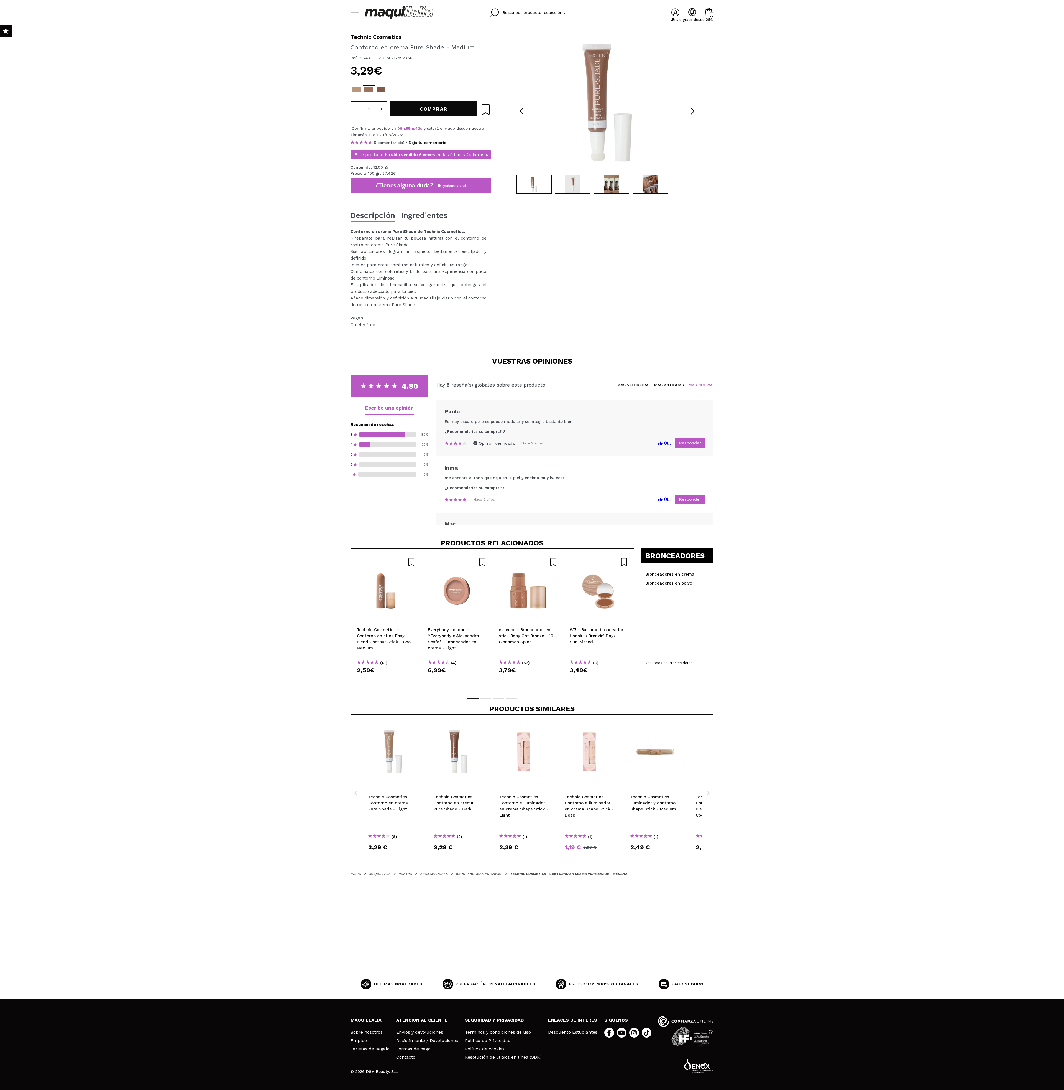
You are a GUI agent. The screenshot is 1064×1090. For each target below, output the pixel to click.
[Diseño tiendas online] (698, 1065)
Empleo (359, 1040)
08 (399, 128)
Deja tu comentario (427, 142)
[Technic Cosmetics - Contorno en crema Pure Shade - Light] (356, 89)
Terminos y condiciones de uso (498, 1032)
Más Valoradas (633, 385)
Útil (667, 443)
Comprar (386, 680)
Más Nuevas (701, 385)
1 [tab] (473, 698)
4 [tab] (511, 698)
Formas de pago (413, 1049)
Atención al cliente (421, 1020)
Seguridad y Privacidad (494, 1020)
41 (417, 128)
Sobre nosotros (367, 1032)
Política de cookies (485, 1049)
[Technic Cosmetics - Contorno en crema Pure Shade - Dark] (381, 89)
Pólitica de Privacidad (488, 1040)
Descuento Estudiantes (572, 1032)
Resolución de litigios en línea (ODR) (503, 1057)
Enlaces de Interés (572, 1020)
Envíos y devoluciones (419, 1032)
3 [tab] (498, 698)
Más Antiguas (669, 385)
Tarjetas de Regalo (370, 1049)
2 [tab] (485, 698)
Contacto (405, 1057)
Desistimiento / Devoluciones (427, 1040)
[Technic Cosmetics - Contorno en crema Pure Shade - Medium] (368, 89)
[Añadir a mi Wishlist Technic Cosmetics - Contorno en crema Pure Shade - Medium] (485, 109)
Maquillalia (366, 1020)
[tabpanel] (607, 102)
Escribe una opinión (389, 408)
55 (408, 128)
